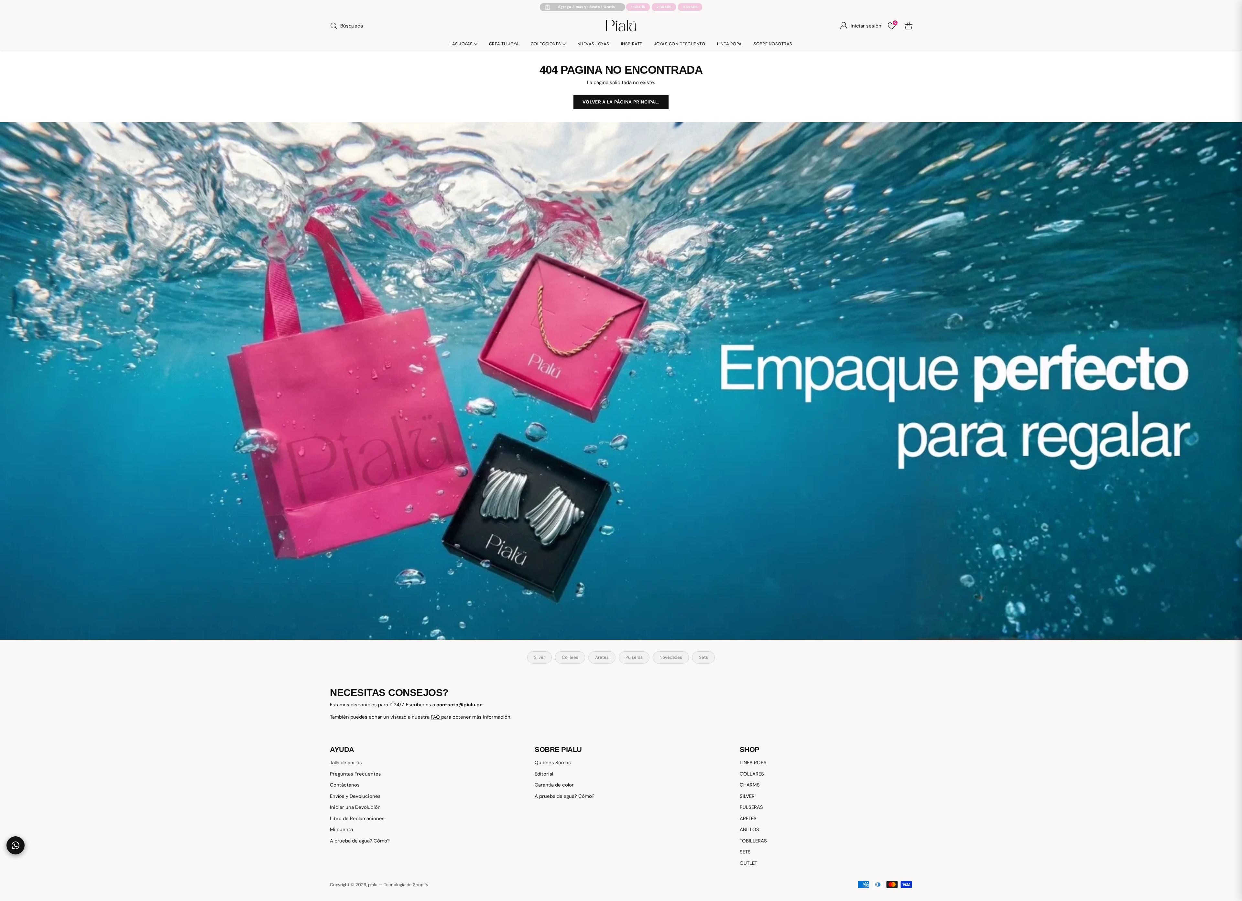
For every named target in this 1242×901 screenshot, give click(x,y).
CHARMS (750, 785)
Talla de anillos (346, 762)
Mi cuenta (341, 829)
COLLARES (752, 774)
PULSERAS (751, 807)
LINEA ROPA (753, 762)
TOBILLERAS (753, 841)
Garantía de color (554, 785)
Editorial (544, 774)
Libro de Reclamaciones (357, 818)
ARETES (748, 818)
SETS (745, 852)
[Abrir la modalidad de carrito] (908, 26)
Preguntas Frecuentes (355, 774)
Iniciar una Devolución (355, 807)
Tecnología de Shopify (406, 884)
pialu (372, 884)
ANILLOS (749, 829)
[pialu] (621, 25)
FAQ (436, 717)
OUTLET (748, 863)
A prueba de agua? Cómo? (360, 841)
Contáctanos (345, 785)
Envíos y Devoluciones (355, 796)
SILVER (747, 796)
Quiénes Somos (553, 762)
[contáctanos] (15, 845)
